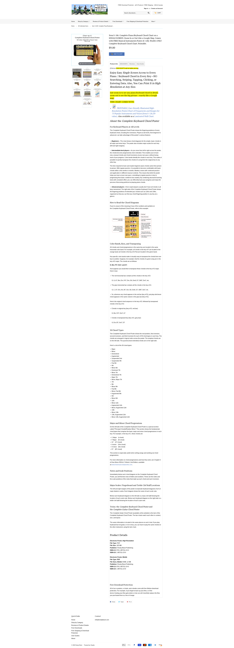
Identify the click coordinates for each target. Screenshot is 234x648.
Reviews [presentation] (132, 64)
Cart (159, 13)
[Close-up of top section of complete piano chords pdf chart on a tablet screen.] (97, 83)
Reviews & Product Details (100, 21)
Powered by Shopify (89, 645)
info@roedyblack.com (102, 620)
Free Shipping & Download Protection (137, 21)
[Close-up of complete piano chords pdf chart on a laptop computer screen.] (77, 93)
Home (73, 21)
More (152, 21)
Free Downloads (117, 21)
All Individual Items (83, 26)
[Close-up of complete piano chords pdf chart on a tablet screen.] (87, 83)
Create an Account (157, 8)
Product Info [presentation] (114, 64)
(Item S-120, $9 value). (135, 112)
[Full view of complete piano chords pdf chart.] (87, 73)
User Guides (75, 635)
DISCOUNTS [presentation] (123, 64)
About (73, 638)
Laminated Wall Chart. (144, 116)
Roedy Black (79, 645)
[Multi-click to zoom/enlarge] (87, 50)
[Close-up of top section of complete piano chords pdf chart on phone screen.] (77, 83)
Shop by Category (83, 21)
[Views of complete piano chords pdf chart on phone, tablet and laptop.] (97, 73)
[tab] (114, 63)
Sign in (146, 8)
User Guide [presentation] (140, 64)
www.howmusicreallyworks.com (122, 464)
